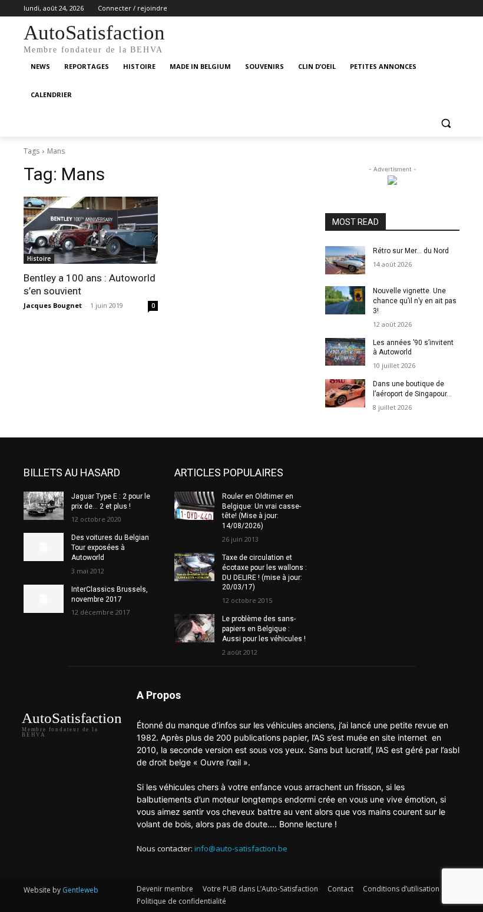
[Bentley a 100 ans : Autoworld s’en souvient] (91, 230)
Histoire (39, 258)
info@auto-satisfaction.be (240, 848)
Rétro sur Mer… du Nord (411, 251)
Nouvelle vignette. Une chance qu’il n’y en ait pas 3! (414, 301)
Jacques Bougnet (53, 305)
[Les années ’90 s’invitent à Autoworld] (345, 352)
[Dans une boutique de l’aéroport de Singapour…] (345, 393)
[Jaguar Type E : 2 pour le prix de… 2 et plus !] (44, 506)
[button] (445, 123)
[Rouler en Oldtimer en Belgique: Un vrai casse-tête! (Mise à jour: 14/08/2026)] (194, 506)
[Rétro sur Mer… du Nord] (345, 260)
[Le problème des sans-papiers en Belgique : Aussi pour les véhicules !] (194, 628)
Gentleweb (80, 890)
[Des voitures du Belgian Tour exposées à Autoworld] (44, 547)
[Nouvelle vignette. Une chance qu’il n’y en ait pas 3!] (345, 300)
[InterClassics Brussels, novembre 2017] (44, 599)
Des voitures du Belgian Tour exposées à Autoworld (110, 547)
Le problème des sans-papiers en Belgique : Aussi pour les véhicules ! (264, 629)
